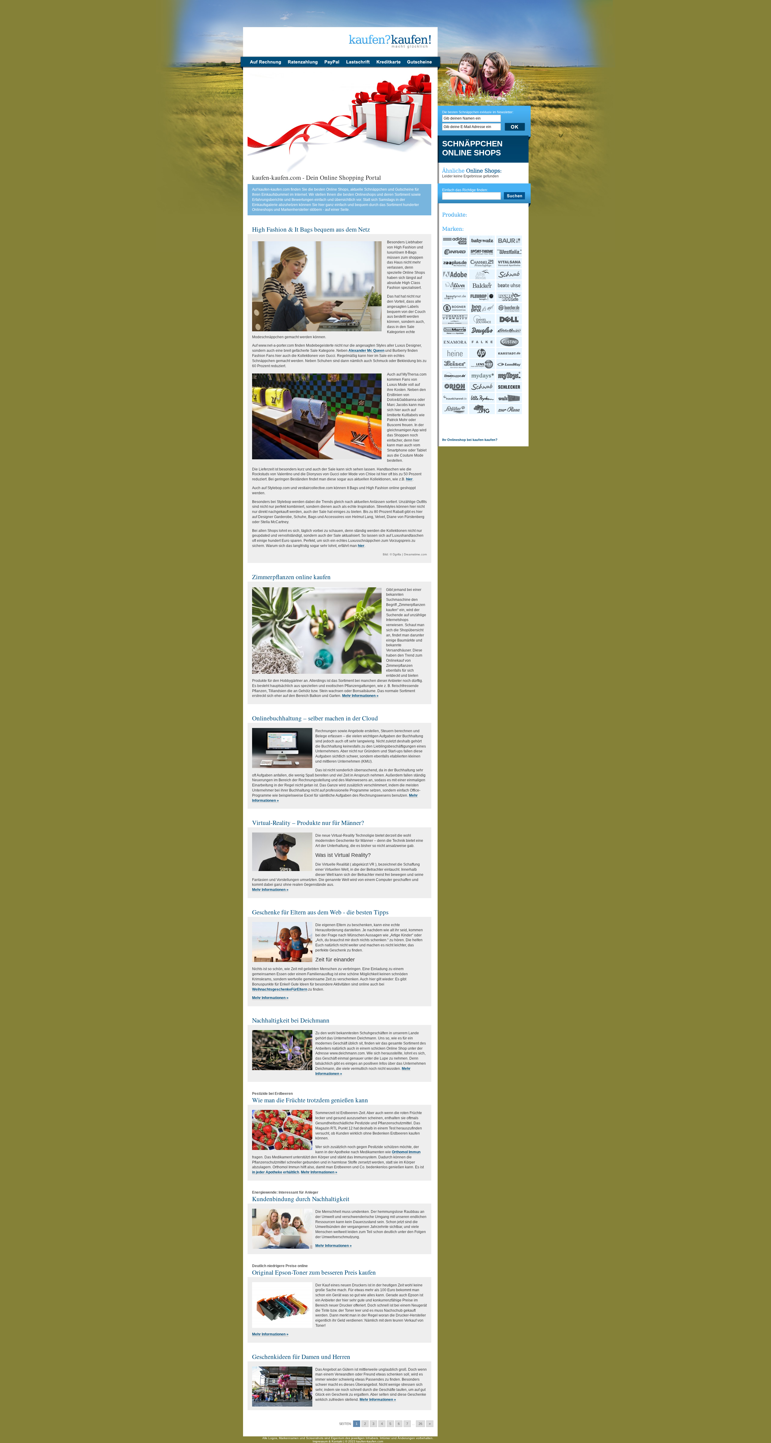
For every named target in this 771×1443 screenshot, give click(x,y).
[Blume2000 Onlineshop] (509, 300)
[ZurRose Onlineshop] (509, 413)
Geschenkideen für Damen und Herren (301, 1356)
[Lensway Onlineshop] (509, 368)
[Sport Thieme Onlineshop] (482, 256)
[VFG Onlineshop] (482, 413)
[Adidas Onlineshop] (455, 244)
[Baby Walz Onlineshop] (482, 244)
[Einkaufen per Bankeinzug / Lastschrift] (358, 66)
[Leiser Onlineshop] (455, 368)
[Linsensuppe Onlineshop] (455, 379)
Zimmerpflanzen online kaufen (291, 577)
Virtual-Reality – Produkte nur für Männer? (308, 822)
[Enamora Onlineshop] (455, 346)
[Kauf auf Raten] (302, 66)
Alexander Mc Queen (366, 350)
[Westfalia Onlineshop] (509, 256)
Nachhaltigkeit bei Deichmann (290, 1020)
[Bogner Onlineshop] (455, 312)
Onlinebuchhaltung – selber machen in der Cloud (315, 718)
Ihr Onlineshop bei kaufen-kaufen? (470, 440)
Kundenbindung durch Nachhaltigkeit (300, 1199)
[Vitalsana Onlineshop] (509, 267)
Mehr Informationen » (360, 696)
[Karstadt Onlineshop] (509, 357)
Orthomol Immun (406, 1152)
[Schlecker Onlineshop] (509, 390)
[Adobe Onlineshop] (455, 278)
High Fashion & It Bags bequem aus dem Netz (311, 229)
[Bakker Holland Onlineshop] (482, 289)
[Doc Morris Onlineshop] (455, 334)
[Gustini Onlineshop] (509, 346)
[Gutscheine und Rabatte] (421, 66)
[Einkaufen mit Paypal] (332, 66)
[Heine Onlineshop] (455, 357)
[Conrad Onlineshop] (455, 256)
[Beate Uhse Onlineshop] (509, 289)
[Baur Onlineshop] (509, 244)
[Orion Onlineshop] (455, 390)
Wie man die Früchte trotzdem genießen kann (310, 1100)
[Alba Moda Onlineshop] (482, 278)
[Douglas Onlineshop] (482, 334)
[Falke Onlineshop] (482, 346)
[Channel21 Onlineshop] (482, 267)
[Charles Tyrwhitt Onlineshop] (455, 323)
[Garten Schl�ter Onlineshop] (455, 413)
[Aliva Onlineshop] (455, 289)
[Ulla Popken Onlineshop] (482, 402)
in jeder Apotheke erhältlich (275, 1172)
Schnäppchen (472, 144)
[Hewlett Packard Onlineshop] (482, 357)
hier (409, 479)
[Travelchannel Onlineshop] (455, 402)
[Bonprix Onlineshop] (482, 312)
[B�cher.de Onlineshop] (509, 312)
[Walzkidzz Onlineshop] (509, 402)
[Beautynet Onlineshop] (455, 300)
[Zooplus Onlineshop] (455, 267)
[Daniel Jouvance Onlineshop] (482, 323)
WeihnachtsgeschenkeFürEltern (279, 989)
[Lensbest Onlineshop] (482, 368)
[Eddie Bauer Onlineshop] (509, 334)
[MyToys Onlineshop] (509, 379)
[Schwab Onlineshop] (509, 278)
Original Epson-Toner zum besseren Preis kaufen (314, 1272)
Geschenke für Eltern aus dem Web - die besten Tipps (320, 912)
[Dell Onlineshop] (509, 323)
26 (420, 1424)
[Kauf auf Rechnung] (263, 66)
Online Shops (471, 153)
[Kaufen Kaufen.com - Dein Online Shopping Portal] (340, 30)
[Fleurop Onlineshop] (482, 300)
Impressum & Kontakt (327, 1441)
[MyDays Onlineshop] (482, 379)
